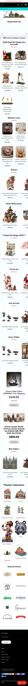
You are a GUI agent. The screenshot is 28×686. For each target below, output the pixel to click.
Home (2, 652)
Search (3, 662)
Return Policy (4, 654)
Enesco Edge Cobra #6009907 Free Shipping (14, 392)
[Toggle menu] (2, 5)
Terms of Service (5, 657)
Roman (21, 501)
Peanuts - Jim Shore (20, 558)
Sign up (6, 642)
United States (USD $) (7, 670)
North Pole (7, 560)
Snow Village (7, 501)
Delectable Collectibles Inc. (14, 681)
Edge (20, 536)
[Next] (26, 34)
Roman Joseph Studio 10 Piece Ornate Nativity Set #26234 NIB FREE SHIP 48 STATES (14, 430)
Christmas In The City (7, 517)
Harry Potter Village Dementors (10, 327)
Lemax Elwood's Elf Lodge (10, 225)
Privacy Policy (4, 659)
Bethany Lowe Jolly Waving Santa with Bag (7, 161)
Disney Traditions (7, 544)
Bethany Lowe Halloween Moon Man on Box (7, 138)
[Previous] (2, 34)
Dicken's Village (20, 517)
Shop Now (14, 120)
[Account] (22, 4)
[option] (14, 19)
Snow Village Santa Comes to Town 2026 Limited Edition (7, 64)
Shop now (14, 47)
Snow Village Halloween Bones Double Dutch (7, 109)
